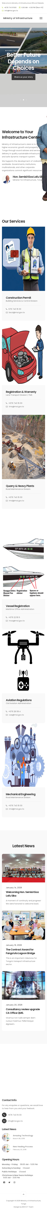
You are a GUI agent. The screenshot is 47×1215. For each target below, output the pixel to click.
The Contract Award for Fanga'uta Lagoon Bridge (20, 951)
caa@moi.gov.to (16, 715)
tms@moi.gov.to (16, 406)
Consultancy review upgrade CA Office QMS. (23, 1011)
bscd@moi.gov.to (17, 312)
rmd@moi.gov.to (16, 500)
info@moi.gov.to (11, 10)
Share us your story (23, 77)
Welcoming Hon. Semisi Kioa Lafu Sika (22, 893)
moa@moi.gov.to (17, 620)
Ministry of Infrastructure (17, 18)
